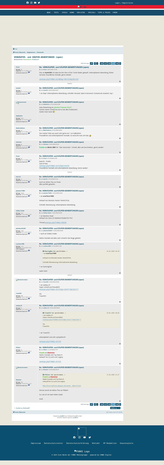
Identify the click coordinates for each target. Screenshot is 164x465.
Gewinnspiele (126, 443)
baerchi (18, 176)
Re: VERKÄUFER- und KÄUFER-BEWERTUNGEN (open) (64, 67)
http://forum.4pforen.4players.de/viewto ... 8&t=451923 (62, 386)
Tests (56, 12)
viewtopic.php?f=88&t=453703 (50, 341)
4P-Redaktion (110, 443)
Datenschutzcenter (53, 443)
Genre (72, 12)
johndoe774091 (20, 190)
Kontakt (96, 443)
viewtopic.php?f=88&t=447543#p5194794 (54, 166)
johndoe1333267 (21, 228)
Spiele (64, 12)
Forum (115, 12)
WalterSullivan (20, 128)
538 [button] (109, 63)
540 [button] (117, 63)
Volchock (18, 142)
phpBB (61, 416)
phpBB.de (75, 417)
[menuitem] (15, 49)
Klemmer (18, 379)
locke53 (18, 88)
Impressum (36, 443)
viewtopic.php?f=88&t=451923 (50, 361)
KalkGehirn (19, 116)
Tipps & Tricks (104, 12)
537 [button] (105, 63)
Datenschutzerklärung (77, 443)
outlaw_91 (19, 305)
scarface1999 (20, 244)
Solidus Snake (20, 210)
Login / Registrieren (124, 3)
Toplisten (81, 12)
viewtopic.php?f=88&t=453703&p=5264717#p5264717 (58, 289)
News (48, 12)
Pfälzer (18, 347)
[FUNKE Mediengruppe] (82, 451)
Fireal (17, 67)
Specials (91, 12)
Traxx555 (18, 293)
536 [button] (101, 63)
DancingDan (49, 251)
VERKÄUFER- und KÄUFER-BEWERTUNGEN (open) (38, 57)
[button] (91, 63)
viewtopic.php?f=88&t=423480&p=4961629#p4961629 (58, 79)
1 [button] (97, 63)
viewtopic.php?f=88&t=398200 (55, 222)
